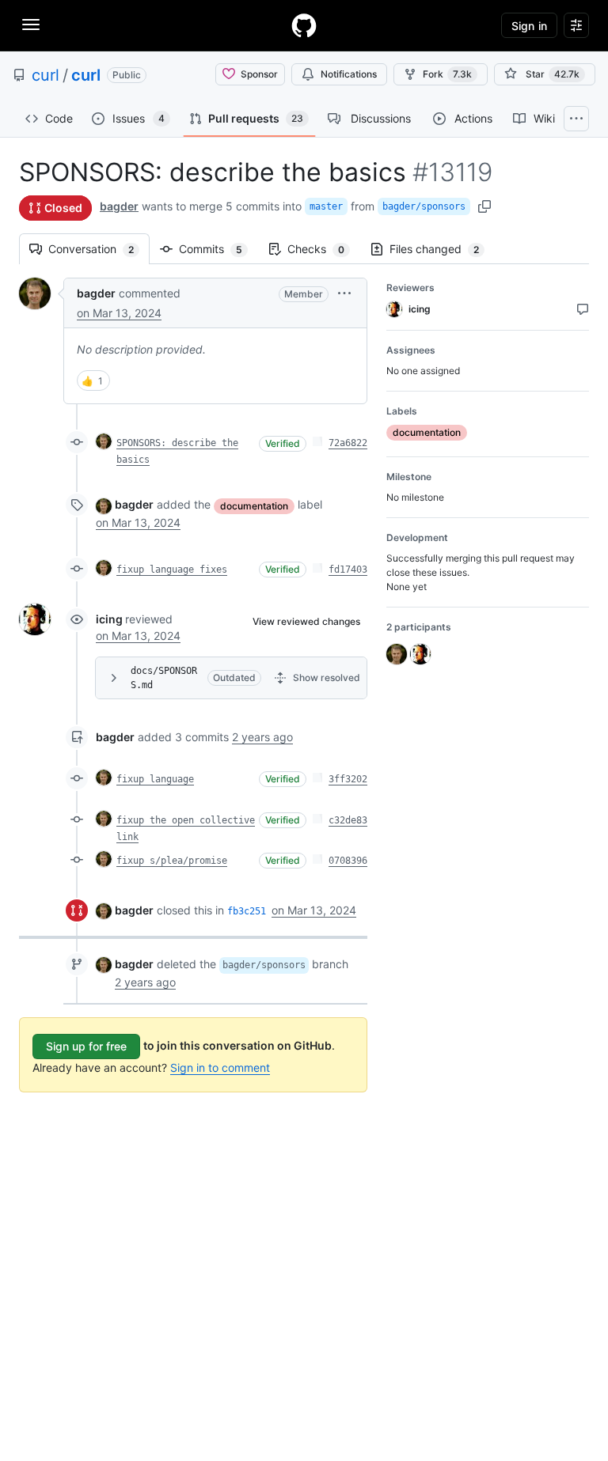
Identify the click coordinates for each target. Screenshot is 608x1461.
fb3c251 (246, 911)
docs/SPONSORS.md (164, 678)
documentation (254, 506)
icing (109, 619)
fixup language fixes (171, 569)
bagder (119, 206)
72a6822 (348, 443)
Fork (447, 74)
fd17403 (348, 569)
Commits (218, 248)
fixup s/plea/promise (171, 860)
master (326, 206)
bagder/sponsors (424, 206)
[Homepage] (304, 25)
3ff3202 (348, 779)
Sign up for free (86, 1046)
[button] (344, 293)
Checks (323, 248)
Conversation (99, 248)
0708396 (348, 860)
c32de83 (348, 820)
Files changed (442, 248)
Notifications (349, 74)
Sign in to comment (220, 1067)
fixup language (155, 779)
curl (45, 75)
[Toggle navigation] (31, 24)
